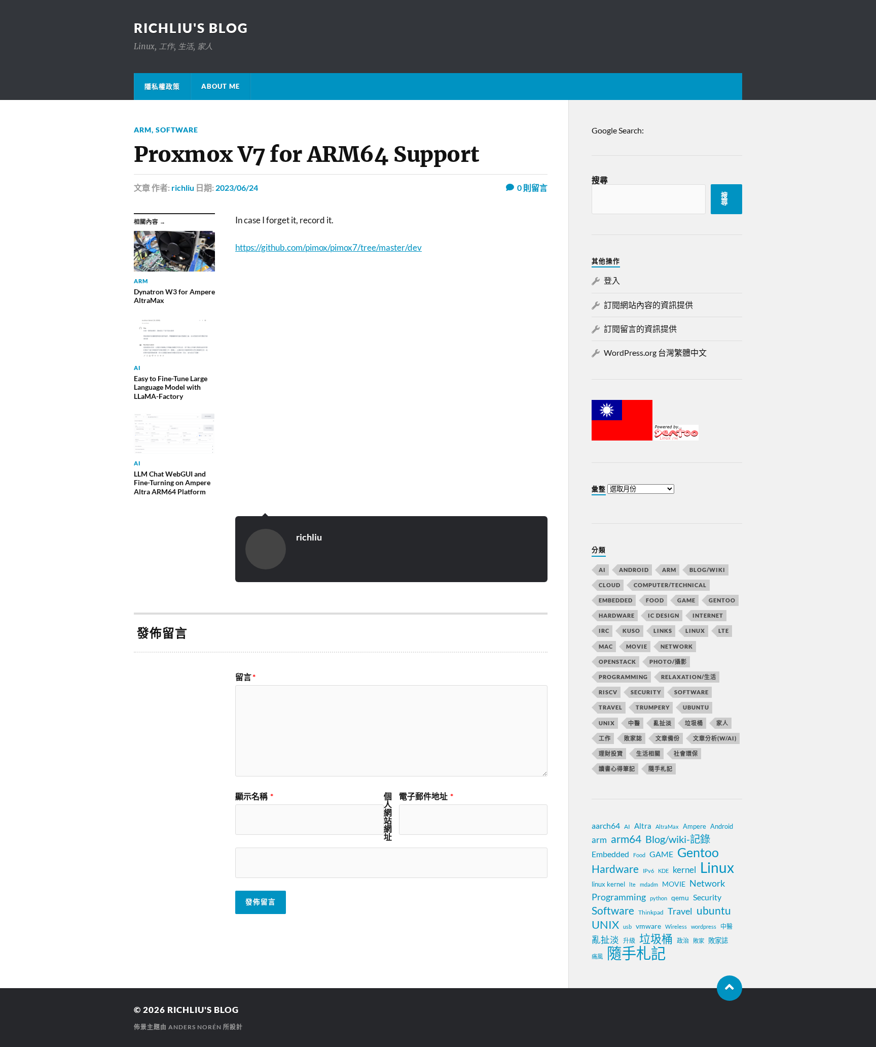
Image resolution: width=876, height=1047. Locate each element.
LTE (723, 630)
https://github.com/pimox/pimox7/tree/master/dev (328, 247)
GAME (686, 600)
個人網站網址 (388, 816)
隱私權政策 (162, 86)
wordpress (703, 926)
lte (632, 884)
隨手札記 (660, 768)
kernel (684, 869)
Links (662, 630)
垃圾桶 (694, 723)
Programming (623, 676)
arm (599, 840)
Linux (695, 630)
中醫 (634, 723)
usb (627, 926)
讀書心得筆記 (617, 768)
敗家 (698, 940)
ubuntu (714, 910)
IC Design (663, 615)
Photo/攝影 (668, 661)
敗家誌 (633, 738)
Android (634, 569)
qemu (680, 897)
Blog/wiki (707, 569)
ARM (143, 129)
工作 (605, 738)
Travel (611, 707)
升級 (629, 940)
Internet (707, 615)
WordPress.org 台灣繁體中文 (655, 352)
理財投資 (611, 753)
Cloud (609, 585)
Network (677, 646)
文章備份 (667, 738)
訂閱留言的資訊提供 (640, 328)
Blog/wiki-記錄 (677, 839)
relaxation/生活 (688, 676)
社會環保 (686, 753)
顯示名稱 (254, 796)
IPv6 (648, 870)
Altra (642, 825)
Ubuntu (696, 707)
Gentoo (722, 600)
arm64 (626, 839)
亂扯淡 (662, 723)
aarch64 (606, 825)
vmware (648, 926)
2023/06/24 (236, 187)
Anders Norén (195, 1027)
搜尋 (600, 180)
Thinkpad (651, 912)
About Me (220, 86)
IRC (604, 630)
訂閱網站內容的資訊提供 (648, 305)
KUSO (631, 630)
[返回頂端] (729, 988)
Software (177, 129)
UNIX (607, 723)
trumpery (653, 707)
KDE (663, 870)
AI (602, 569)
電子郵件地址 (426, 796)
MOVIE (636, 646)
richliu (182, 187)
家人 (722, 723)
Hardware (617, 615)
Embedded (616, 600)
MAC (606, 646)
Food (655, 600)
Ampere (694, 826)
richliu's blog (191, 28)
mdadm (649, 884)
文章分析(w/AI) (715, 738)
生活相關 (648, 753)
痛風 (597, 956)
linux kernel (608, 884)
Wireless (676, 926)
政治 (683, 940)
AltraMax (667, 826)
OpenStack (617, 661)
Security (646, 692)
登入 (612, 280)
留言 (245, 677)
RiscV (608, 692)
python (658, 898)
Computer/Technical (670, 585)
